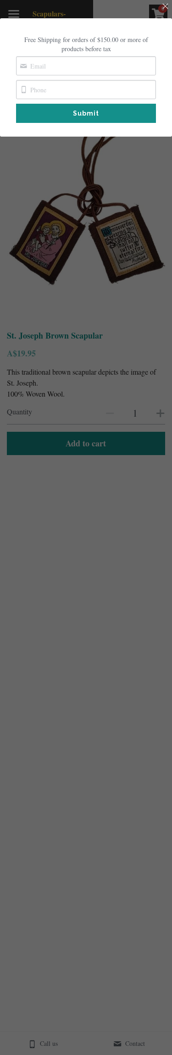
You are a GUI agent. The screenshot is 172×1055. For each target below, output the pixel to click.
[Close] (165, 7)
